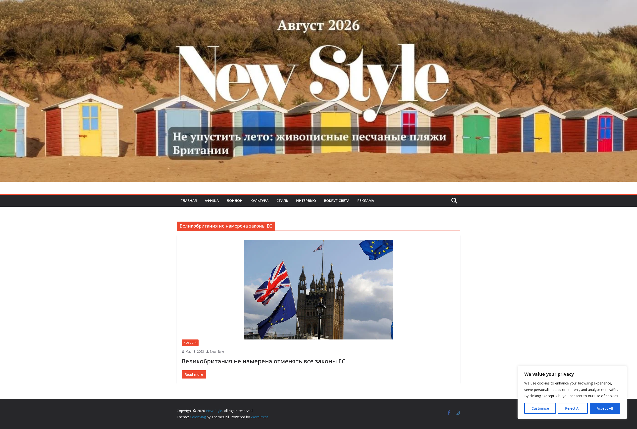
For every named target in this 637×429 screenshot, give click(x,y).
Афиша (212, 200)
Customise (540, 408)
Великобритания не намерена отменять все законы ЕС (263, 361)
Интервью (306, 200)
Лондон (235, 200)
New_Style (217, 351)
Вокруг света (336, 200)
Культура (259, 200)
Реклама (365, 200)
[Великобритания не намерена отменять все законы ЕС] (318, 289)
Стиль (282, 200)
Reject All (573, 408)
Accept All (605, 408)
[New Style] (318, 5)
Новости (190, 342)
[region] (572, 392)
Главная (189, 200)
